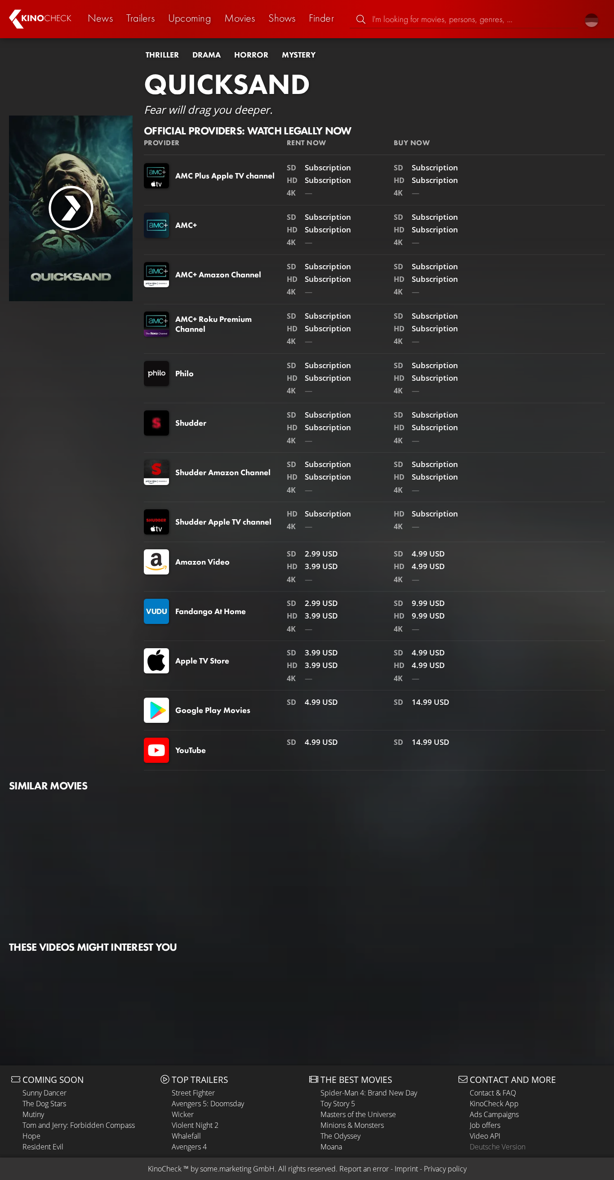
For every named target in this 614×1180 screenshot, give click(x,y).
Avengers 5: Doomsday (208, 1103)
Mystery (299, 54)
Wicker (183, 1114)
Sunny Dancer (44, 1092)
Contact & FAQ (493, 1092)
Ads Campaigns (494, 1114)
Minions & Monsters (352, 1125)
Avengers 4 (189, 1146)
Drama (206, 54)
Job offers (485, 1125)
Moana (331, 1146)
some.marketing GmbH (237, 1169)
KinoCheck (165, 1169)
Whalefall (186, 1135)
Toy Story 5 (337, 1103)
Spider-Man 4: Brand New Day (368, 1092)
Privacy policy (445, 1169)
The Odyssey (340, 1135)
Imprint (406, 1169)
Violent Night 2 (195, 1125)
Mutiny (33, 1114)
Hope (31, 1135)
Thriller (162, 54)
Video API (485, 1135)
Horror (251, 54)
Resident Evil (42, 1146)
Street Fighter (193, 1092)
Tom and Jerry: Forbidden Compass (78, 1125)
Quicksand (227, 84)
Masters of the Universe (358, 1114)
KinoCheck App (494, 1103)
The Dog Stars (44, 1103)
